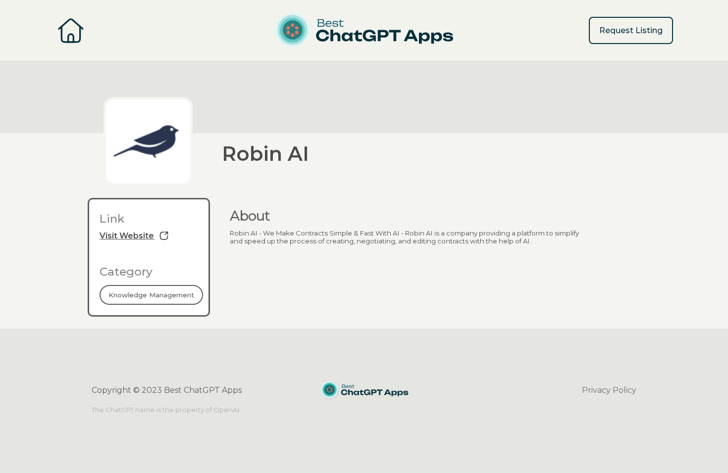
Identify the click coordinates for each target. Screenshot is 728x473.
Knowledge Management (151, 295)
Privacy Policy (609, 390)
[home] (364, 30)
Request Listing (631, 30)
